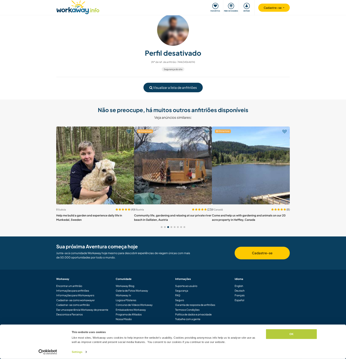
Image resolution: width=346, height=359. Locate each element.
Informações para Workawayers (75, 295)
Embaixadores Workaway (131, 309)
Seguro (179, 300)
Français (240, 295)
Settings (77, 351)
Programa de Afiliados (129, 314)
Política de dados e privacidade (193, 314)
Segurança (181, 290)
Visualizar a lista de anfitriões (174, 87)
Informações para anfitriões (72, 290)
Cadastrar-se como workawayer (75, 300)
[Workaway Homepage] (78, 6)
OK (291, 334)
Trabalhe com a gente (187, 319)
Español (239, 300)
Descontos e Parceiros (69, 314)
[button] (162, 227)
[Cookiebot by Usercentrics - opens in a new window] (48, 352)
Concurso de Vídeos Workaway (134, 304)
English (239, 285)
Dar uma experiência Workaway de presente (82, 309)
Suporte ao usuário (186, 285)
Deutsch (240, 290)
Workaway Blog (125, 285)
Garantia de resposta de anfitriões (195, 304)
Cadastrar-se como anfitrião (73, 304)
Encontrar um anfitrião (69, 285)
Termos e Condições (187, 309)
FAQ (177, 295)
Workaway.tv (123, 295)
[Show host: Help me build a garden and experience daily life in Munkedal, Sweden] (95, 165)
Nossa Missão (124, 319)
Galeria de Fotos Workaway (132, 290)
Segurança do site (173, 69)
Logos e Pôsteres (126, 300)
